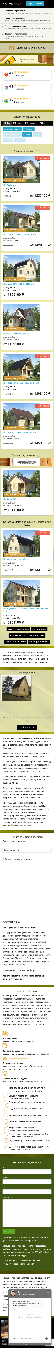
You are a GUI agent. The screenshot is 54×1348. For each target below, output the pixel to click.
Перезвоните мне (35, 4)
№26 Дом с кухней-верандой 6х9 (18, 284)
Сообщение (7, 1198)
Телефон (6, 1178)
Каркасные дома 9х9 (36, 635)
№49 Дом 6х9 (9, 185)
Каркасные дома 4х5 (17, 635)
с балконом (29, 129)
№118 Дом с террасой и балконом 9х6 (21, 383)
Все (43, 123)
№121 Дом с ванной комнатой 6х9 (19, 234)
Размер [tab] (18, 123)
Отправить (8, 1231)
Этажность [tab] (32, 123)
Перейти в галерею (27, 727)
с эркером (26, 134)
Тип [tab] (8, 123)
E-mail (5, 1188)
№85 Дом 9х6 (9, 499)
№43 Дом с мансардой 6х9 (16, 333)
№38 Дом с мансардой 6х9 (16, 559)
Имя (4, 1168)
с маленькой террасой (12, 129)
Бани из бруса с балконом (38, 642)
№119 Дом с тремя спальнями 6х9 (19, 432)
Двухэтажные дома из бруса (18, 629)
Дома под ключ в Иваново (31, 47)
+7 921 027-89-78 (11, 3)
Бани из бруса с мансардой (16, 642)
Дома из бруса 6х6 (39, 629)
